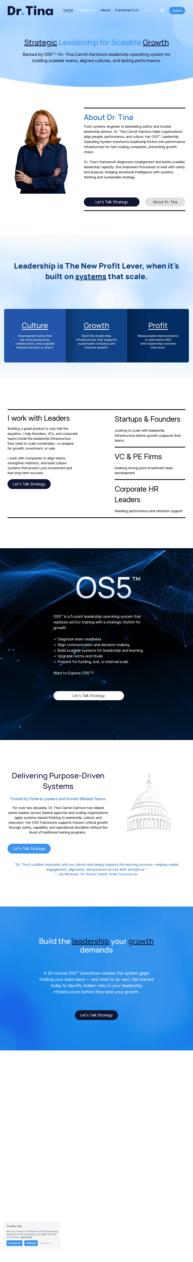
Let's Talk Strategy (111, 202)
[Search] (162, 10)
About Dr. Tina (165, 202)
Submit (177, 10)
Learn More (26, 1237)
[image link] (30, 10)
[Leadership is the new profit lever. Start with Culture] (35, 336)
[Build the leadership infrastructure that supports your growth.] (96, 336)
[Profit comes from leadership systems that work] (158, 336)
